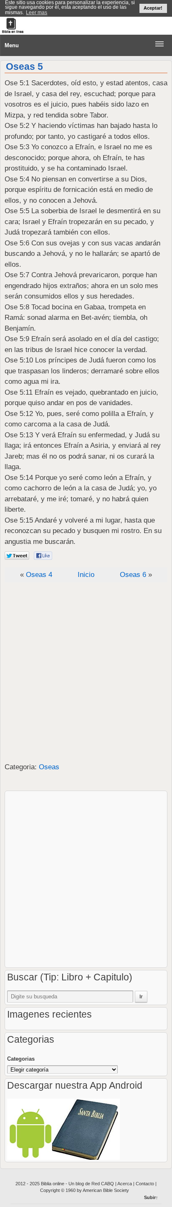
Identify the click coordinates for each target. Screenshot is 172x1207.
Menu (12, 45)
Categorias (21, 1059)
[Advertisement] (86, 673)
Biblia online (53, 1183)
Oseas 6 (133, 575)
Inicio (86, 575)
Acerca (125, 1183)
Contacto (145, 1183)
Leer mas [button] (36, 12)
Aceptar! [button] (153, 7)
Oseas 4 (39, 575)
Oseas (49, 767)
